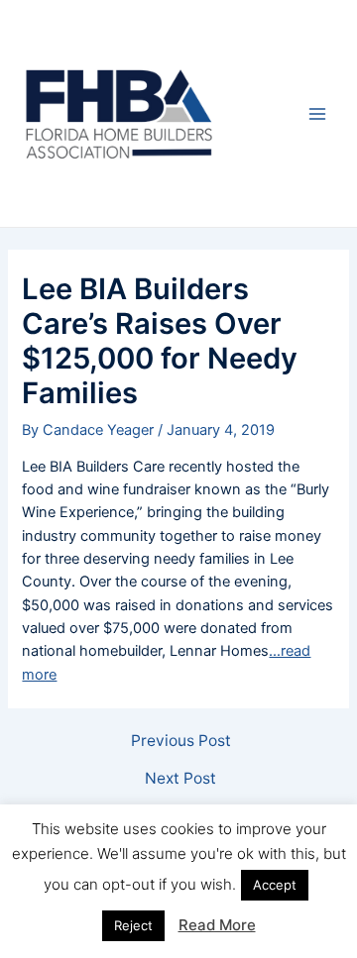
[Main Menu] (317, 113)
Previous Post (181, 741)
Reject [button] (133, 925)
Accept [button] (275, 885)
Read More (217, 924)
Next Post (180, 779)
